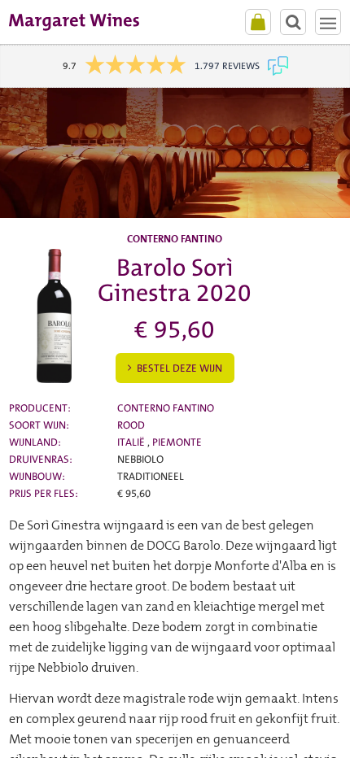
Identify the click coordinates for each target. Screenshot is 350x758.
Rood (131, 425)
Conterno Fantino (165, 408)
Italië (132, 442)
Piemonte (177, 442)
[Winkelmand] (258, 22)
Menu (328, 22)
